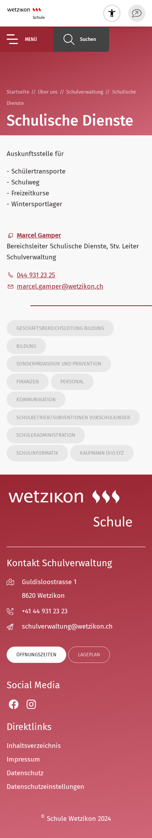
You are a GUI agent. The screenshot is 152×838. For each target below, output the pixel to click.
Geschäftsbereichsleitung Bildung (60, 328)
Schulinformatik (37, 453)
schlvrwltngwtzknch (67, 626)
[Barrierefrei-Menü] (111, 13)
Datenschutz (25, 773)
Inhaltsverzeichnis (34, 746)
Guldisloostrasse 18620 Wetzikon (49, 589)
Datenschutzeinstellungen (45, 787)
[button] (30, 39)
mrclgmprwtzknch (60, 286)
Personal (72, 381)
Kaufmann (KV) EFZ (102, 453)
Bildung (26, 346)
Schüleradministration (45, 435)
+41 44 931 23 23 (44, 611)
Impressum (23, 759)
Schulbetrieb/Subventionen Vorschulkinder (73, 417)
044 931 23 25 (36, 275)
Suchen (88, 39)
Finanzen (27, 381)
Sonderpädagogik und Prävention (58, 364)
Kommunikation (36, 399)
